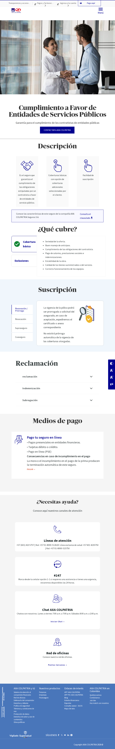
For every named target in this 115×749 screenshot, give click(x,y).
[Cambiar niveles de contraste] (111, 364)
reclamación (29, 376)
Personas (42, 692)
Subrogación (30, 400)
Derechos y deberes (21, 703)
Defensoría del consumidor (24, 700)
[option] (57, 79)
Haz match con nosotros (99, 703)
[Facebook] (58, 736)
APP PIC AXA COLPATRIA (73, 695)
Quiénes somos (95, 695)
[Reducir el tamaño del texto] (111, 370)
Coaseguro (20, 337)
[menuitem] (19, 3)
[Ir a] (17, 10)
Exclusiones (22, 260)
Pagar (30, 469)
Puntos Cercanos (57, 665)
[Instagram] (71, 736)
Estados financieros (71, 700)
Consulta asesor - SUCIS (73, 706)
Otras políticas (19, 722)
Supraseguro (21, 328)
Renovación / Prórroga (21, 309)
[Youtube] (65, 736)
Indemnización (31, 388)
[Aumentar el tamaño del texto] (111, 377)
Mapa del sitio (69, 708)
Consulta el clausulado (85, 216)
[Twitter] (61, 736)
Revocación (20, 319)
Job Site (93, 700)
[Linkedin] (68, 736)
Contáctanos (95, 698)
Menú (101, 12)
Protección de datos (21, 714)
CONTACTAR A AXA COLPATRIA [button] (57, 130)
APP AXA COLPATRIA (72, 692)
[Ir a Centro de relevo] (111, 384)
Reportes (67, 703)
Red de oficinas (19, 698)
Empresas (42, 695)
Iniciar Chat (57, 621)
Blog (66, 698)
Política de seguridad (22, 706)
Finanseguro (44, 698)
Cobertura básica (29, 244)
